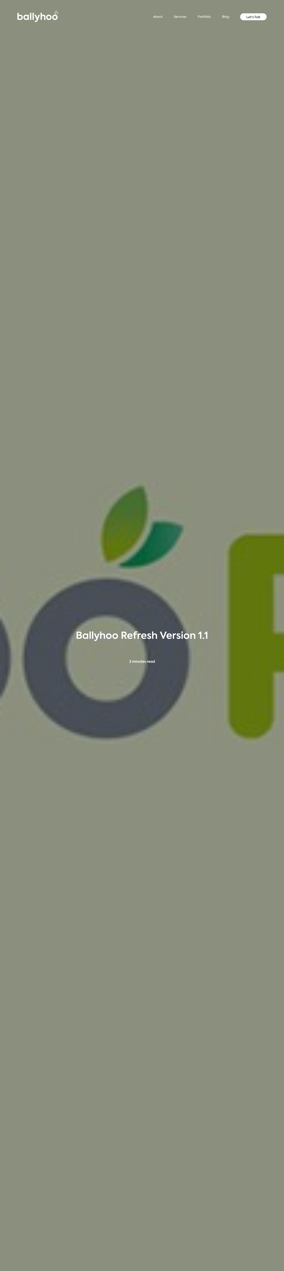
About (158, 17)
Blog (225, 17)
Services (180, 17)
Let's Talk (253, 17)
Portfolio (204, 17)
